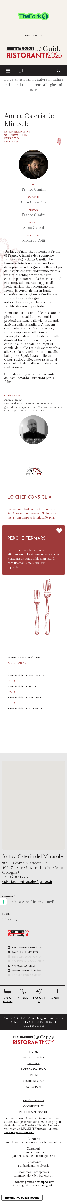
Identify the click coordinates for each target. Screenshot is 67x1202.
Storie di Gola (33, 1081)
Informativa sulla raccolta (21, 1197)
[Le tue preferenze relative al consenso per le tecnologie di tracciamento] (3, 901)
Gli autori (33, 1087)
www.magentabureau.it (19, 1132)
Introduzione (33, 1057)
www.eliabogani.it (42, 1185)
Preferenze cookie (33, 1112)
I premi (34, 1075)
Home (33, 1052)
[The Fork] (33, 16)
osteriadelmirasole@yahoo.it (27, 881)
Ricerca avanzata (34, 1069)
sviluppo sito (45, 1182)
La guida (34, 1063)
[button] (8, 70)
